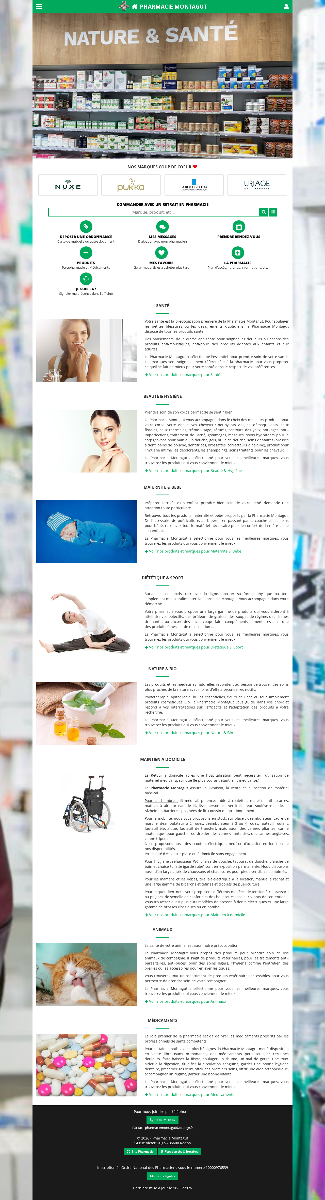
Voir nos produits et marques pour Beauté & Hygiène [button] (195, 470)
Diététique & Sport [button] (162, 578)
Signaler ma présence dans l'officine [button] (86, 293)
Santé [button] (162, 305)
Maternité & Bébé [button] (163, 487)
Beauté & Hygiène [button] (162, 396)
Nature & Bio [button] (162, 669)
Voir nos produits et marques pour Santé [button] (184, 374)
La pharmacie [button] (237, 262)
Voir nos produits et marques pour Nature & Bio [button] (190, 732)
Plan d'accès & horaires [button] (180, 1151)
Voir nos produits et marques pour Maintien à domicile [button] (196, 914)
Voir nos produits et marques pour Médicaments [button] (191, 1094)
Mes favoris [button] (161, 262)
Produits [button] (86, 262)
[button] (286, 6)
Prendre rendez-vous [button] (238, 236)
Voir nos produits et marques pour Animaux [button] (187, 1001)
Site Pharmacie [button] (142, 1151)
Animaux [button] (162, 929)
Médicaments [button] (162, 1020)
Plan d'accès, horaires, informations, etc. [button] (238, 267)
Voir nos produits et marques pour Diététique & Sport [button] (195, 647)
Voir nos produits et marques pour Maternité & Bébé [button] (194, 551)
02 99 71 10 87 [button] (164, 1120)
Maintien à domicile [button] (162, 759)
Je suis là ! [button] (86, 288)
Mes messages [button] (162, 236)
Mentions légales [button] (162, 1176)
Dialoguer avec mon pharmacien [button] (162, 241)
